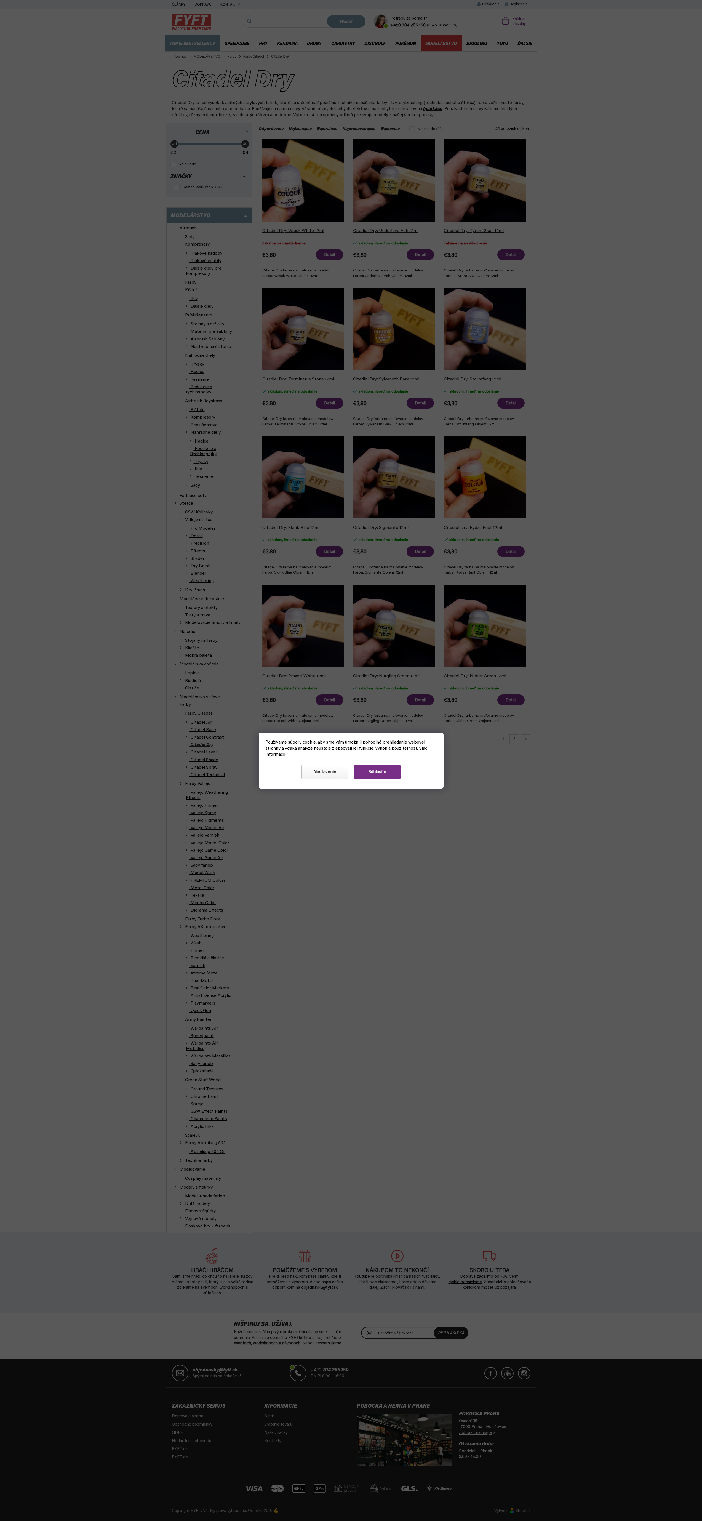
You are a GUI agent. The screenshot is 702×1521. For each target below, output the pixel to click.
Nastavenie (324, 772)
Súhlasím (377, 772)
